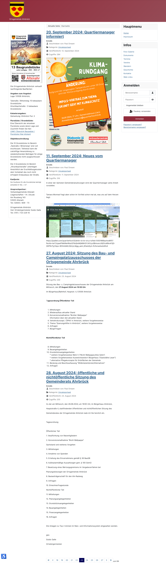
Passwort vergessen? (133, 124)
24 (87, 560)
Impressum (128, 37)
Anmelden (139, 119)
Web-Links (128, 77)
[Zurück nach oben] (162, 560)
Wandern (127, 66)
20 (67, 560)
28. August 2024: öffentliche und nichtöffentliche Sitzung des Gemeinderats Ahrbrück (75, 377)
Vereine (127, 62)
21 (72, 560)
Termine (127, 59)
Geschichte (128, 70)
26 (97, 560)
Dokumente (128, 55)
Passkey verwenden (142, 111)
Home (126, 33)
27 (102, 560)
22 (77, 560)
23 (82, 560)
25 (92, 560)
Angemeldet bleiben (134, 105)
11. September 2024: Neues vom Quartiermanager (74, 158)
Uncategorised (64, 47)
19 (62, 560)
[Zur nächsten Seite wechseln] (106, 560)
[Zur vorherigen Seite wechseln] (53, 560)
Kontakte (127, 73)
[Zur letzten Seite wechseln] (110, 560)
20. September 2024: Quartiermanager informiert (80, 34)
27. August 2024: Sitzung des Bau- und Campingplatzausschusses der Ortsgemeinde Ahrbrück (80, 257)
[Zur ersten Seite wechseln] (48, 560)
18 (57, 560)
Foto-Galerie (129, 52)
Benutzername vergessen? (135, 127)
